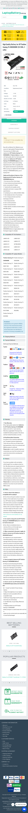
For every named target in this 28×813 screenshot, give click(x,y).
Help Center (6, 743)
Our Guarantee (6, 729)
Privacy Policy (6, 732)
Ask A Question (8, 115)
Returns (16, 8)
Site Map (5, 736)
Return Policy (6, 748)
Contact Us (5, 764)
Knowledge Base (7, 745)
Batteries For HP (11, 23)
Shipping (22, 8)
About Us (5, 725)
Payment (10, 8)
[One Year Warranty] (14, 701)
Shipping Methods (7, 753)
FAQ (6, 8)
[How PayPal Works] (14, 791)
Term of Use (6, 734)
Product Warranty (7, 730)
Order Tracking (6, 755)
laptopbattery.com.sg (16, 794)
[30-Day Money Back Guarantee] (14, 691)
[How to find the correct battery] (14, 711)
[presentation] (14, 121)
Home (3, 23)
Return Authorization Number (10, 766)
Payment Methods (7, 757)
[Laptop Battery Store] (14, 14)
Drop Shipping (6, 759)
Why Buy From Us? (7, 727)
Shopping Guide (7, 746)
